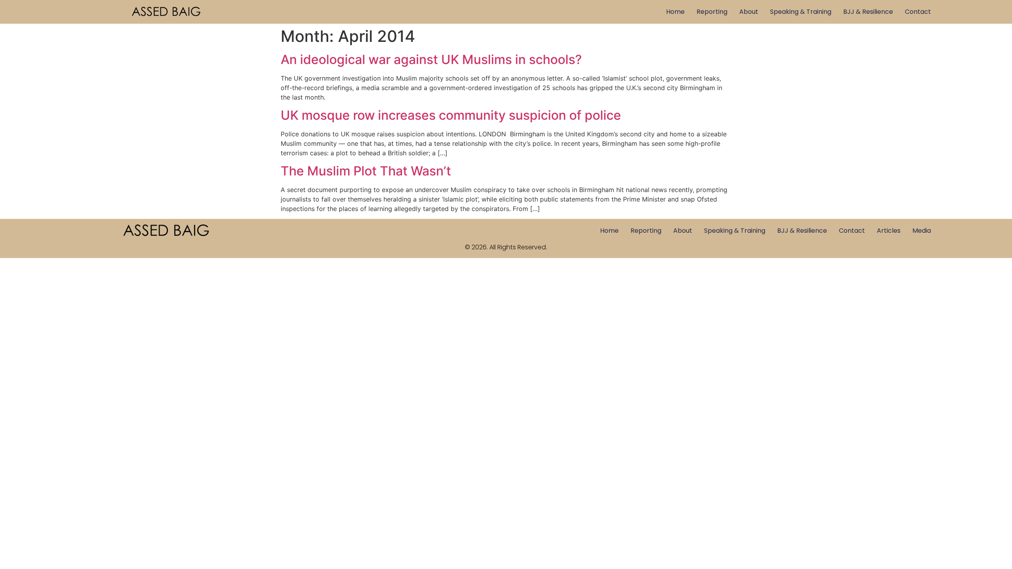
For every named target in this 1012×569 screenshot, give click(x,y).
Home (675, 11)
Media (921, 230)
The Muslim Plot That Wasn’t (366, 171)
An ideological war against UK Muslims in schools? (431, 59)
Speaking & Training (800, 11)
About (748, 11)
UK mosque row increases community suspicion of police (451, 115)
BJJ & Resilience (868, 11)
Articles (889, 230)
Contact (918, 11)
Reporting (712, 11)
